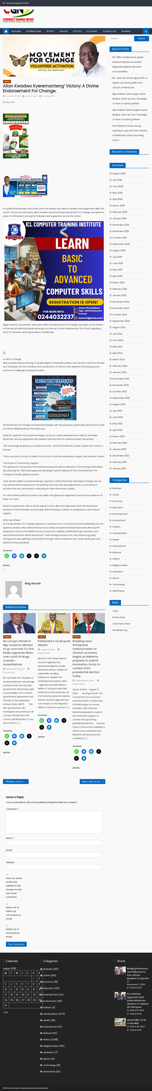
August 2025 (119, 250)
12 (17, 989)
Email (9, 850)
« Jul (5, 1012)
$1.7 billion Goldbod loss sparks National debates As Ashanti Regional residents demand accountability (128, 64)
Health (116, 539)
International (33, 31)
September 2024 (121, 321)
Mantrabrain (42, 1088)
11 (11, 989)
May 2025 (117, 269)
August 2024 (119, 327)
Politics (77, 31)
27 (23, 1000)
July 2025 (117, 256)
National (16, 31)
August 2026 (119, 173)
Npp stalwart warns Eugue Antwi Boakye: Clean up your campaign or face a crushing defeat (130, 98)
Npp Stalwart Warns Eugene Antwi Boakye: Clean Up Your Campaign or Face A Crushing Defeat (130, 114)
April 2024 (118, 353)
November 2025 (121, 231)
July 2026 (117, 179)
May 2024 (118, 346)
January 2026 (119, 218)
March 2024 (119, 359)
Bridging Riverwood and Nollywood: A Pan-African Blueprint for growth (138, 973)
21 (28, 994)
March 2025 (119, 282)
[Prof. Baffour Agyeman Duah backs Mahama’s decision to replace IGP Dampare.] (120, 996)
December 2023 (121, 378)
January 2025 (119, 295)
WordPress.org (120, 630)
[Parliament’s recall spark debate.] (54, 623)
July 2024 (117, 333)
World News (118, 590)
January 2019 (119, 468)
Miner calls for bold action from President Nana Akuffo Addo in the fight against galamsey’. (93, 781)
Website (10, 862)
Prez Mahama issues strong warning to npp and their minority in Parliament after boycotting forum (130, 133)
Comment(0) (48, 96)
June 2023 (118, 417)
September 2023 (121, 397)
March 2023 (119, 436)
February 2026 (120, 212)
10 (6, 989)
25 (12, 1000)
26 (17, 1000)
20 (23, 994)
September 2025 (121, 244)
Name (10, 838)
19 (17, 994)
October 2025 (120, 237)
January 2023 (119, 449)
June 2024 (118, 340)
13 (22, 989)
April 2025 (117, 276)
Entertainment (120, 513)
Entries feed (119, 617)
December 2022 (121, 455)
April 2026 (117, 199)
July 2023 (117, 410)
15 (34, 989)
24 (6, 1000)
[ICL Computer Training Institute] (54, 270)
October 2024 (120, 314)
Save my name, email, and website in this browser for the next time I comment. (14, 888)
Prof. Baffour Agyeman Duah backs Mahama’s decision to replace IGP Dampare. (137, 1000)
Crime (116, 494)
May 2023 (117, 423)
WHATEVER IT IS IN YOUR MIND (136, 1021)
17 (6, 994)
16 (40, 989)
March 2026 (119, 205)
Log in (115, 610)
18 (11, 994)
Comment (12, 809)
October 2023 (120, 391)
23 (40, 994)
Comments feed (121, 623)
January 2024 (120, 372)
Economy (92, 31)
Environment (119, 520)
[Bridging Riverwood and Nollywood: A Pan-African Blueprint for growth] (120, 971)
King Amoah (31, 96)
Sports (50, 31)
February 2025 (120, 288)
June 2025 (118, 263)
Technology (110, 31)
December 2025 (121, 224)
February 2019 (120, 462)
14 (28, 989)
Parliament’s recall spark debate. (54, 643)
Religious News (120, 565)
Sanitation (118, 571)
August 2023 (119, 404)
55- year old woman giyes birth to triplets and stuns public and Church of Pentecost (130, 82)
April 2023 (117, 430)
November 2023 (121, 385)
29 (34, 1000)
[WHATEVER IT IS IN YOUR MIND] (120, 1022)
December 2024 (121, 301)
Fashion (63, 31)
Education (118, 507)
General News (120, 533)
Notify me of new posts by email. (13, 933)
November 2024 (121, 308)
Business (126, 31)
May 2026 (117, 192)
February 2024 (120, 365)
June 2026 (118, 186)
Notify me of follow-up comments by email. (13, 913)
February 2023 (120, 442)
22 (34, 994)
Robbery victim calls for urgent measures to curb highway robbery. (17, 781)
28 (28, 1000)
